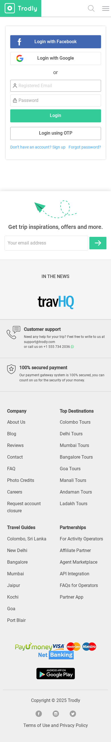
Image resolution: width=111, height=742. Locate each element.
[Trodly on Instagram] (55, 713)
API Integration (74, 573)
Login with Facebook (55, 41)
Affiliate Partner (75, 550)
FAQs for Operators (79, 585)
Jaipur (13, 585)
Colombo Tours (75, 422)
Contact (15, 457)
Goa (11, 608)
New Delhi (17, 550)
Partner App (71, 597)
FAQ (11, 468)
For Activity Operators (81, 539)
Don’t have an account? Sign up (37, 147)
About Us (16, 422)
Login (55, 115)
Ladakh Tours (73, 503)
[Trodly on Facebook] (38, 713)
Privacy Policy (74, 725)
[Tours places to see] (20, 8)
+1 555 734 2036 (57, 347)
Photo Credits (20, 480)
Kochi (12, 597)
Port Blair (16, 620)
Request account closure (24, 507)
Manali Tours (73, 480)
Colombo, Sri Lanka (26, 539)
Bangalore (17, 562)
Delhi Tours (71, 433)
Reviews (15, 445)
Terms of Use (36, 725)
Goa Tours (70, 468)
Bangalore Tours (76, 457)
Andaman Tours (76, 492)
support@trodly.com (39, 342)
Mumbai (15, 573)
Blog (11, 433)
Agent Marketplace (78, 562)
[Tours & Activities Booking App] (55, 673)
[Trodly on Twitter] (72, 713)
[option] (55, 300)
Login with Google (55, 58)
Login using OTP (55, 133)
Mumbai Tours (74, 445)
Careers (14, 492)
